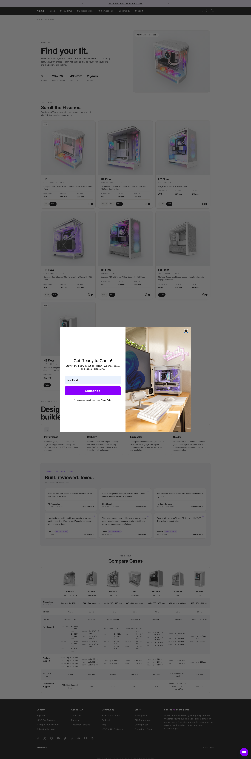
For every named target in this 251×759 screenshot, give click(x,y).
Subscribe (93, 390)
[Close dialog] (186, 331)
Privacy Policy (106, 400)
